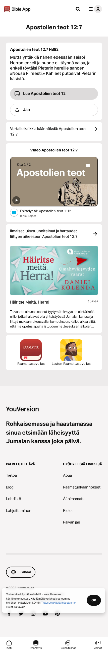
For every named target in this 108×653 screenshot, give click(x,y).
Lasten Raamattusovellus (71, 364)
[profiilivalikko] (94, 9)
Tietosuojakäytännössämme (58, 602)
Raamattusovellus (31, 364)
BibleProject (28, 216)
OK (93, 600)
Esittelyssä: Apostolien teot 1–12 (50, 211)
